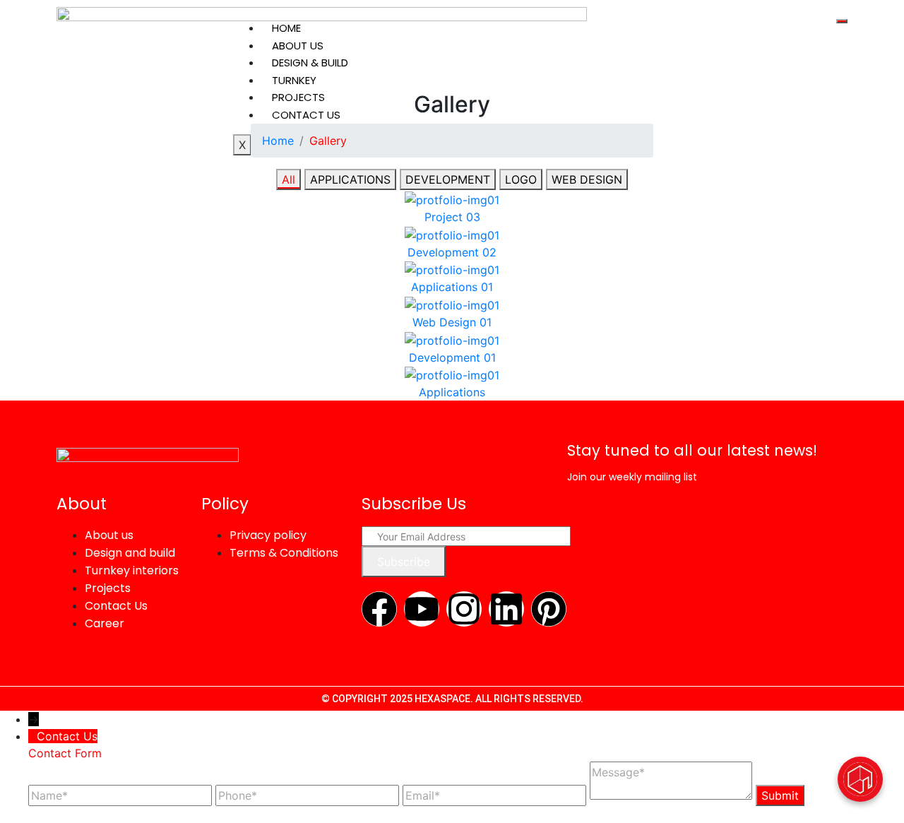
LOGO (521, 179)
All (288, 179)
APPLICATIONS (350, 179)
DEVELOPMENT (447, 179)
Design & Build (310, 62)
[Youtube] (421, 609)
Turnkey (294, 80)
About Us (297, 45)
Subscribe (403, 562)
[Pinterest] (548, 609)
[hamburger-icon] (842, 21)
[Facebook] (379, 609)
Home (286, 27)
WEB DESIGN (587, 179)
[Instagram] (464, 609)
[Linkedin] (506, 609)
